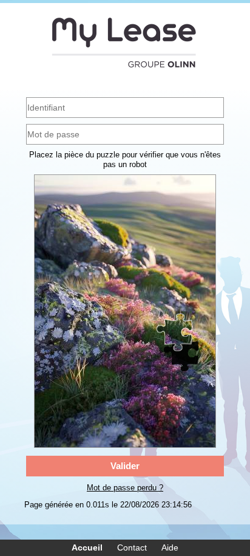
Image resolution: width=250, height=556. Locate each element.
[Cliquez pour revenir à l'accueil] (125, 42)
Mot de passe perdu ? (125, 487)
